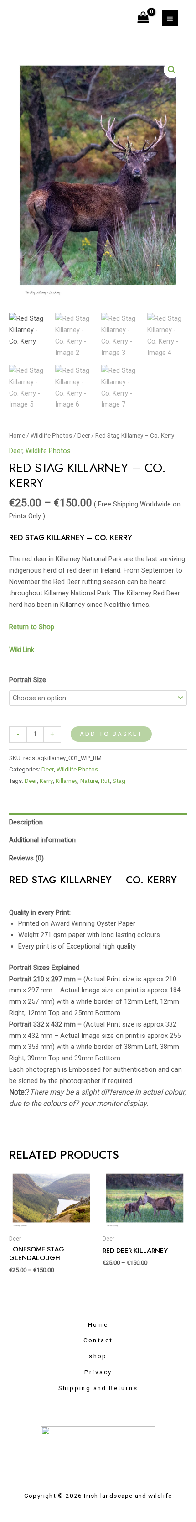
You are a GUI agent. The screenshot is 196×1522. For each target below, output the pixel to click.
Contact (98, 1340)
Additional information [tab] (42, 840)
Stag (119, 780)
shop (98, 1356)
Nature (89, 780)
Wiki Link (21, 650)
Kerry (46, 780)
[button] (172, 70)
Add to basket (111, 733)
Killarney (66, 780)
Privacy (98, 1372)
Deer (83, 435)
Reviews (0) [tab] (26, 858)
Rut (105, 780)
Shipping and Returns (98, 1388)
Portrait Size (27, 680)
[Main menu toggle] (170, 18)
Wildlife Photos (51, 435)
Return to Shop (32, 627)
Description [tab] (26, 822)
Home (17, 435)
